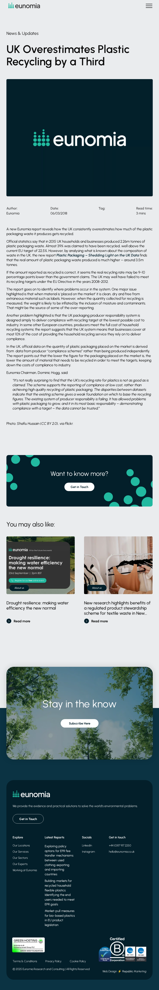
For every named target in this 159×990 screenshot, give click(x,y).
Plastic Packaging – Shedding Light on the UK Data (98, 255)
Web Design (109, 971)
